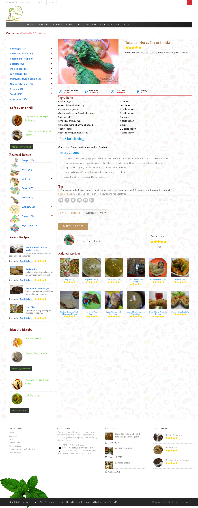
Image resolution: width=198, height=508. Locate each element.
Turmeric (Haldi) (33, 338)
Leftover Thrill (21, 108)
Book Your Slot (15, 452)
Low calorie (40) (18, 73)
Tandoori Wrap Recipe (91, 312)
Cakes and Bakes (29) (21, 53)
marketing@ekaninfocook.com (81, 447)
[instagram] (16, 3)
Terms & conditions (17, 446)
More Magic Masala (21, 368)
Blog (51, 2)
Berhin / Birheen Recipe (37, 288)
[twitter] (10, 3)
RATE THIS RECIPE (71, 212)
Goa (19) (26, 178)
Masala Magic (21, 329)
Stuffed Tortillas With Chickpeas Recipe (69, 312)
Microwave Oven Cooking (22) (25, 78)
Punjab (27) (28, 216)
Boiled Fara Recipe (158, 279)
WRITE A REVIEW (96, 212)
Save (174, 200)
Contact (39, 2)
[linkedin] (7, 3)
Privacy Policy (14, 442)
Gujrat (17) (27, 188)
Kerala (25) (27, 197)
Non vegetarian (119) (21, 83)
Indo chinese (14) (19, 68)
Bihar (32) (27, 169)
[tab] (71, 214)
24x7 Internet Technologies (180, 502)
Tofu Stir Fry (180, 279)
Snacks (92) (16, 94)
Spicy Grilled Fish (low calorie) (113, 312)
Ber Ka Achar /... (173, 434)
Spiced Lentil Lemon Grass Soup (136, 312)
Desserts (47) (17, 63)
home (12, 432)
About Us (26, 2)
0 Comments (184, 52)
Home (9, 33)
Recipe (16, 33)
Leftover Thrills (122, 462)
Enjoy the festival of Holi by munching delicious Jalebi (128, 435)
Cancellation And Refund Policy (22, 449)
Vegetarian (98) (18, 99)
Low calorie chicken (92, 193)
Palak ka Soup (114, 279)
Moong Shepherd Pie (180, 311)
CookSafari (168, 52)
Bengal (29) (28, 160)
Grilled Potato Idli (124, 448)
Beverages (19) (18, 48)
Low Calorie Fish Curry (136, 280)
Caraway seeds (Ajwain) (36, 353)
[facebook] (13, 3)
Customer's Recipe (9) (21, 58)
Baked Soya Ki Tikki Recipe (158, 312)
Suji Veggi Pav (32, 394)
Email (163, 200)
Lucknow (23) (28, 206)
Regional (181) (17, 89)
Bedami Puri (32, 269)
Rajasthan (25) (29, 225)
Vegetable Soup (91, 279)
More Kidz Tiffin (19, 410)
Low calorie (76, 193)
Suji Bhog (69, 279)
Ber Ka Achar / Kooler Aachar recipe (36, 249)
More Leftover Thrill (21, 146)
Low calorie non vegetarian (114, 193)
